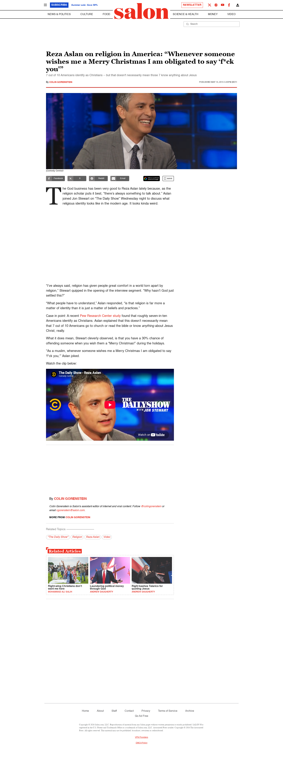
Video (231, 14)
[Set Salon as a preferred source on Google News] (151, 178)
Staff (114, 711)
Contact (129, 711)
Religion (77, 537)
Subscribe (59, 5)
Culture (86, 14)
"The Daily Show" (58, 537)
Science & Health (185, 14)
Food (106, 14)
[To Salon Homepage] (141, 11)
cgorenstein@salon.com (70, 510)
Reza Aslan (92, 537)
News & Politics (59, 14)
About (100, 711)
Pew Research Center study (100, 316)
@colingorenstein (151, 506)
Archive (189, 711)
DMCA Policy (141, 743)
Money (213, 14)
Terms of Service (167, 711)
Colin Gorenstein (60, 82)
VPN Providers (141, 737)
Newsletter (192, 5)
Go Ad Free (141, 716)
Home (85, 711)
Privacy (146, 711)
